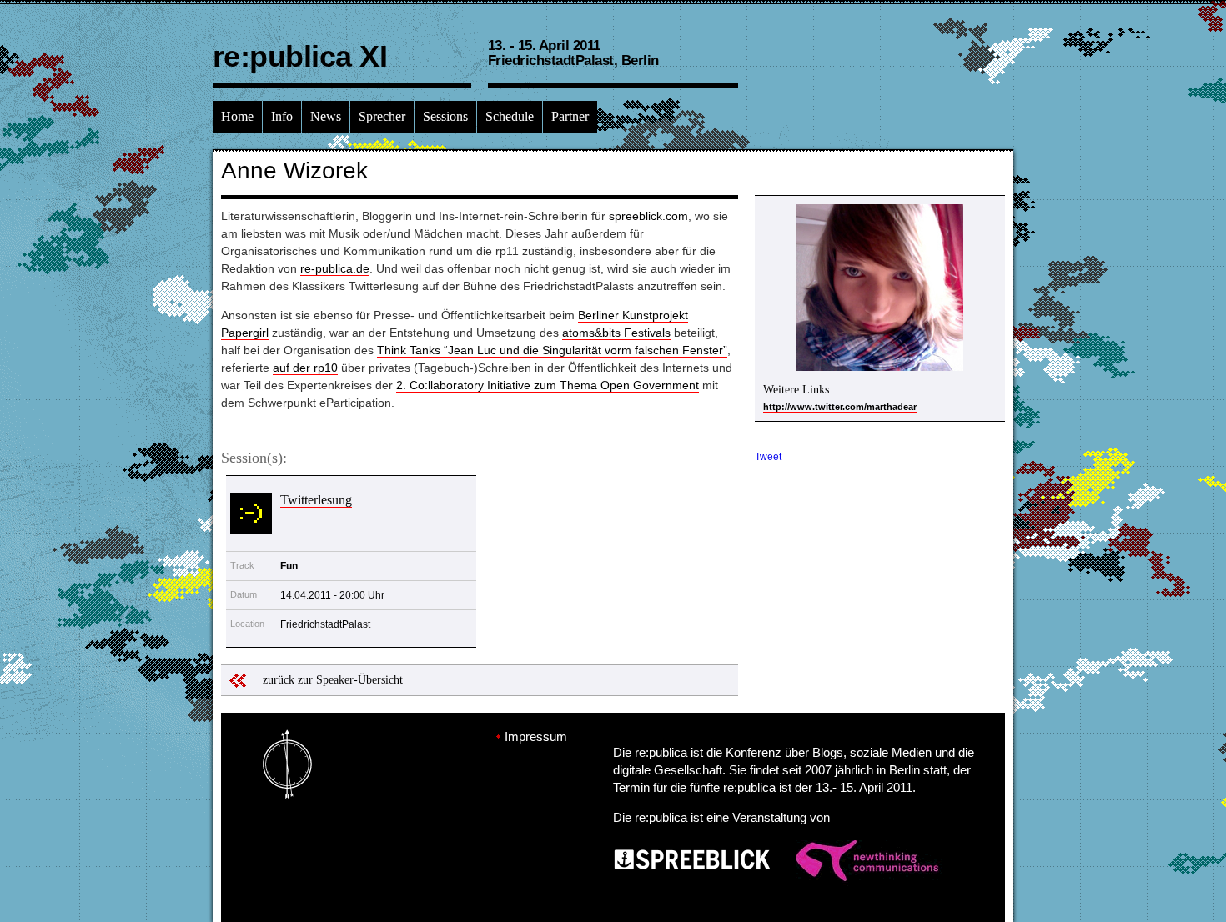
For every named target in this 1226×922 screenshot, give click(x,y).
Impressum (536, 736)
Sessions (445, 116)
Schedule (509, 116)
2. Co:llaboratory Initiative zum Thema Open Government (547, 385)
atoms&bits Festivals (616, 332)
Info (282, 116)
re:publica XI (300, 56)
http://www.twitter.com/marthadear (840, 407)
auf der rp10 (305, 367)
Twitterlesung (316, 500)
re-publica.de (334, 268)
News (325, 116)
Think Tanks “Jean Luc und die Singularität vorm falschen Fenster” (552, 350)
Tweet (768, 457)
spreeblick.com (648, 216)
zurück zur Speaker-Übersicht (333, 680)
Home (237, 116)
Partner (570, 116)
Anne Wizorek (294, 170)
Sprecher (382, 116)
